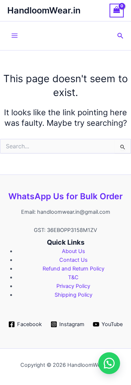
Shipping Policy (73, 295)
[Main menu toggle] (14, 35)
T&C (73, 277)
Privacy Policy (73, 286)
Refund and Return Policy (73, 268)
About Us (73, 251)
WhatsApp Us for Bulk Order (65, 196)
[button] (120, 35)
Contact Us (73, 260)
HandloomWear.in (43, 10)
